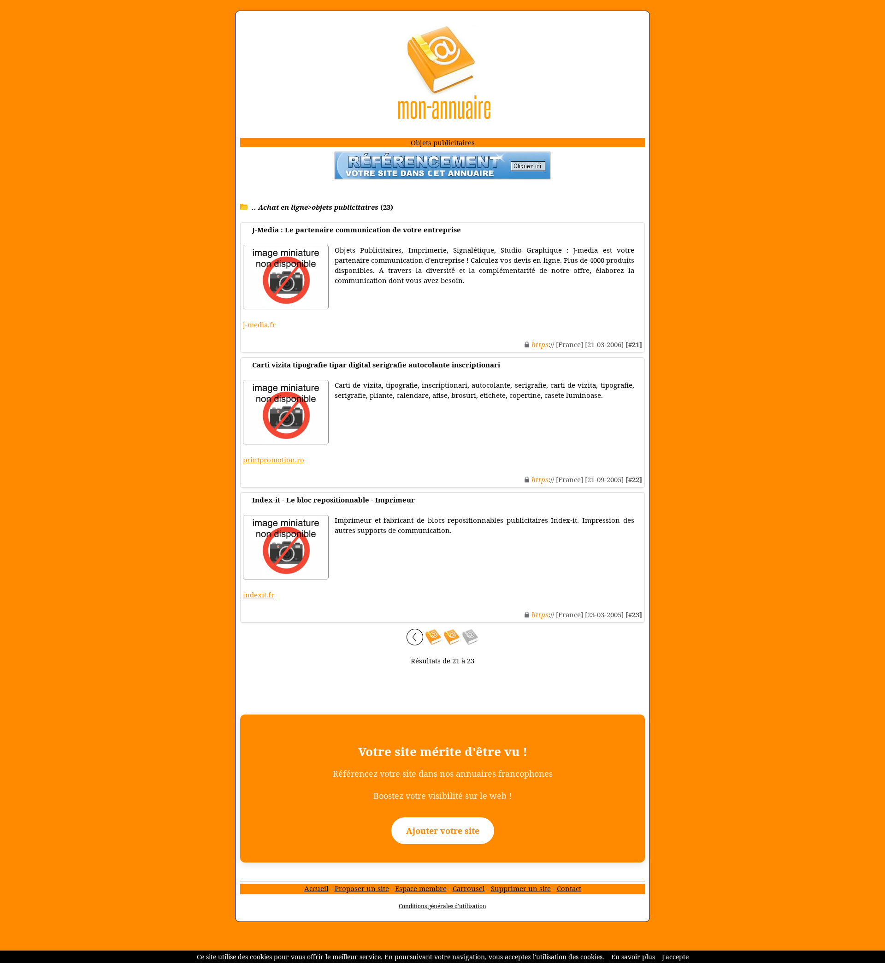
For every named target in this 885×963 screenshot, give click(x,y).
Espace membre (421, 888)
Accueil (316, 888)
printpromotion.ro (273, 459)
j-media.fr (259, 324)
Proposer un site (362, 888)
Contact (569, 888)
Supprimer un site (521, 888)
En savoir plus (633, 956)
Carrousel (469, 888)
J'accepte (675, 956)
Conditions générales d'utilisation (442, 906)
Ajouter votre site (442, 830)
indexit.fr (258, 594)
